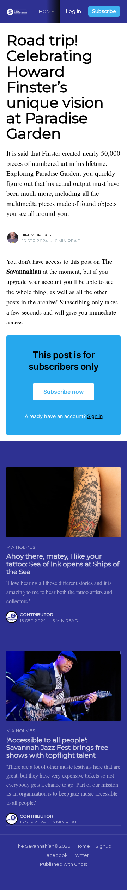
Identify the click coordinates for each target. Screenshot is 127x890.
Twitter (81, 855)
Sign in (95, 416)
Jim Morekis (36, 234)
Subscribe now (63, 391)
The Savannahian (35, 846)
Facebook (56, 855)
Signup (103, 846)
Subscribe (104, 11)
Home (46, 11)
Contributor (36, 614)
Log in (73, 11)
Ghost (80, 864)
